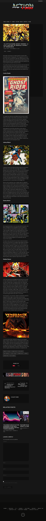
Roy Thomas (12, 355)
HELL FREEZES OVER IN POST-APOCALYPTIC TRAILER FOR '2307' (22, 385)
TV (10, 21)
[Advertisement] (23, 19)
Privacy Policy (34, 509)
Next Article (22, 382)
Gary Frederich (7, 353)
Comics (5, 51)
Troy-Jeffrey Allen (7, 430)
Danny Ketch (14, 351)
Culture (17, 21)
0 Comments (9, 51)
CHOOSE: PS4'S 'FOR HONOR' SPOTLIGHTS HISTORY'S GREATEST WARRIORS (10, 386)
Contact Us (12, 509)
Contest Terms (22, 509)
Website (4, 475)
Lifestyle (25, 21)
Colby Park (6, 48)
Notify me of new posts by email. (10, 482)
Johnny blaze (20, 353)
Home (4, 21)
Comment (5, 441)
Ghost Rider (13, 353)
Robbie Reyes (6, 355)
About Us (40, 508)
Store (29, 21)
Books (21, 21)
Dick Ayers (21, 351)
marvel (26, 353)
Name (4, 462)
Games (13, 21)
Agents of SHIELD (7, 351)
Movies (8, 21)
